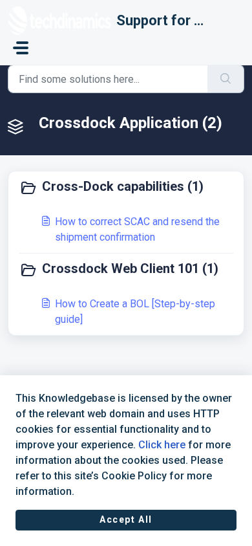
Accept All (126, 519)
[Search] (225, 79)
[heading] (126, 188)
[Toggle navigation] (21, 48)
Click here (161, 445)
